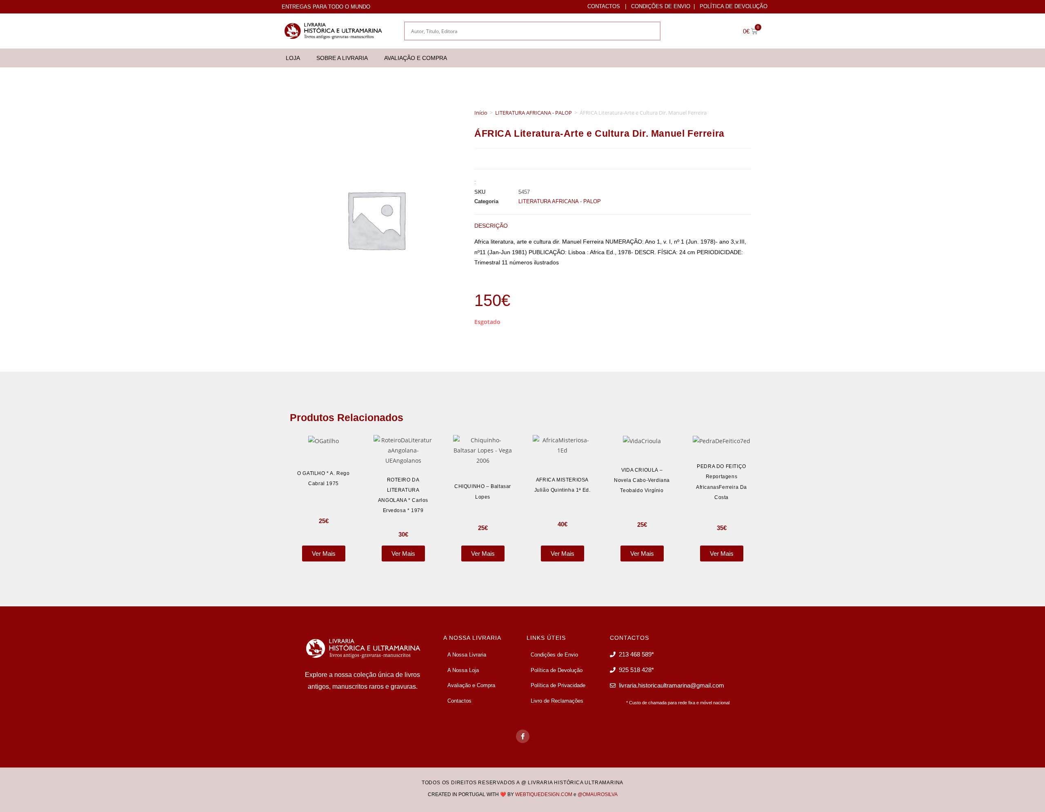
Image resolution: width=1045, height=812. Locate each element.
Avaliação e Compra (415, 58)
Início (480, 112)
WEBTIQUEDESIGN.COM (543, 794)
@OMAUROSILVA (598, 794)
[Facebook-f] (522, 736)
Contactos (603, 6)
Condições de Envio (660, 6)
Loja (293, 58)
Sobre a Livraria (342, 58)
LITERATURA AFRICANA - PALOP (533, 112)
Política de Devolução (733, 6)
